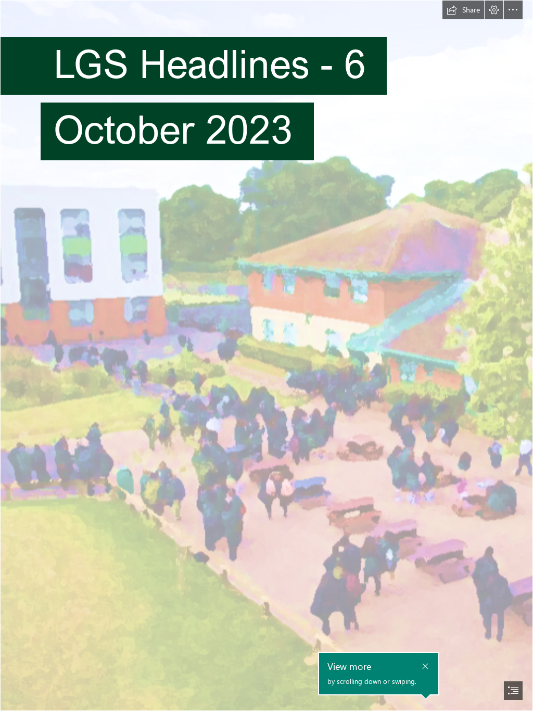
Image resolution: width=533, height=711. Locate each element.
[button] (463, 10)
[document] (266, 355)
